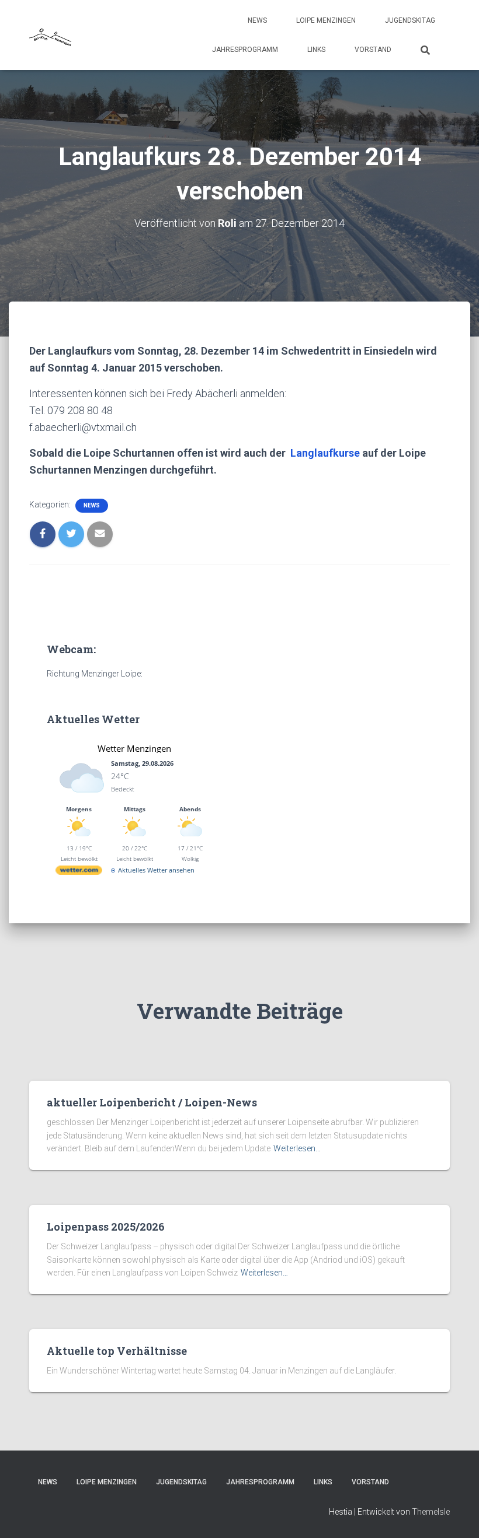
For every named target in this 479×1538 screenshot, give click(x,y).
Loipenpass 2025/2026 (106, 1227)
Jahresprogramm (245, 49)
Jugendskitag (410, 20)
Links (316, 49)
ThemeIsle (431, 1511)
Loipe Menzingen (326, 20)
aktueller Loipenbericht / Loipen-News (152, 1102)
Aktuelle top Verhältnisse (117, 1351)
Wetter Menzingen (134, 748)
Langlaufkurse (325, 453)
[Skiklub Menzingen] (51, 35)
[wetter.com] (78, 872)
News (257, 20)
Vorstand (373, 49)
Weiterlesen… (297, 1148)
